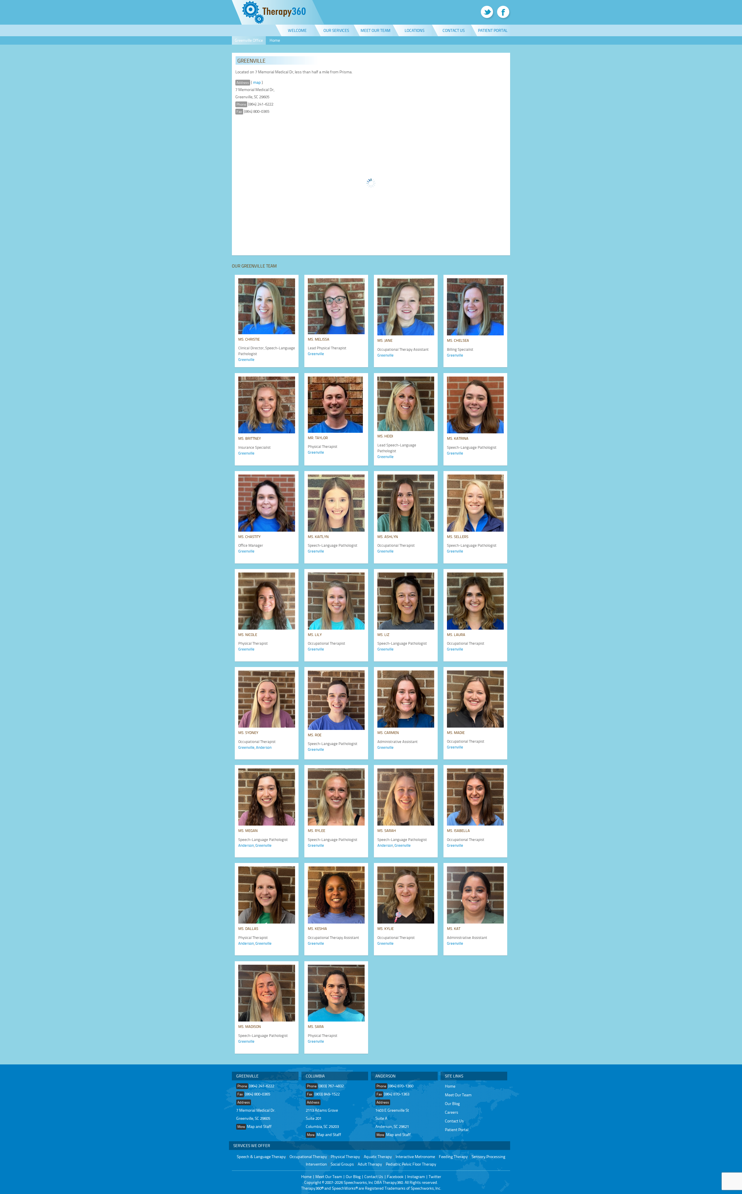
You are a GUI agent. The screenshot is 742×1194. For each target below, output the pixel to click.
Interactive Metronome (415, 1156)
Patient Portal (493, 30)
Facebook (395, 1176)
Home (275, 40)
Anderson (264, 747)
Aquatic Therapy (378, 1156)
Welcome (297, 30)
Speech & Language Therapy (261, 1156)
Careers (451, 1112)
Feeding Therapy (453, 1156)
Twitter (435, 1176)
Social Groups (342, 1164)
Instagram (416, 1176)
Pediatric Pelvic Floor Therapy (411, 1164)
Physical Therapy (345, 1156)
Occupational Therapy (308, 1156)
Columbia (315, 1076)
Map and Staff (259, 1126)
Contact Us (454, 30)
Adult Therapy (370, 1164)
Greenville (246, 359)
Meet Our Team (375, 30)
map (257, 82)
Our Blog (452, 1103)
